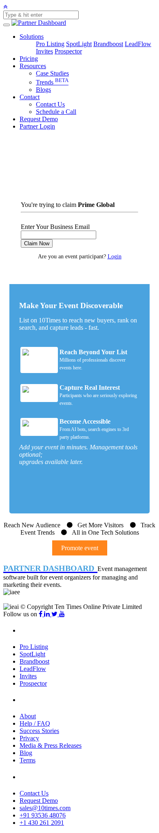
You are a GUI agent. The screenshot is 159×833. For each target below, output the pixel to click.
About (28, 716)
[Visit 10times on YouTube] (62, 614)
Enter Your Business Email (55, 226)
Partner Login (37, 126)
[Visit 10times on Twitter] (55, 614)
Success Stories (39, 730)
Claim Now (36, 243)
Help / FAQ (35, 723)
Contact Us (50, 104)
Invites (44, 51)
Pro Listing (50, 43)
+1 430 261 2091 (42, 822)
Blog (26, 752)
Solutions (32, 36)
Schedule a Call (56, 111)
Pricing (29, 58)
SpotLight (79, 43)
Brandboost (108, 43)
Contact (30, 96)
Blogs (43, 89)
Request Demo (39, 119)
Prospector (68, 51)
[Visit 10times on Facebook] (41, 614)
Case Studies (52, 73)
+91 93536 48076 (43, 815)
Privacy (29, 738)
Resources (33, 65)
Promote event (79, 547)
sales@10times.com (45, 807)
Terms (27, 760)
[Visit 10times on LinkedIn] (47, 614)
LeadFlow (138, 43)
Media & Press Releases (51, 745)
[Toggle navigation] (6, 25)
